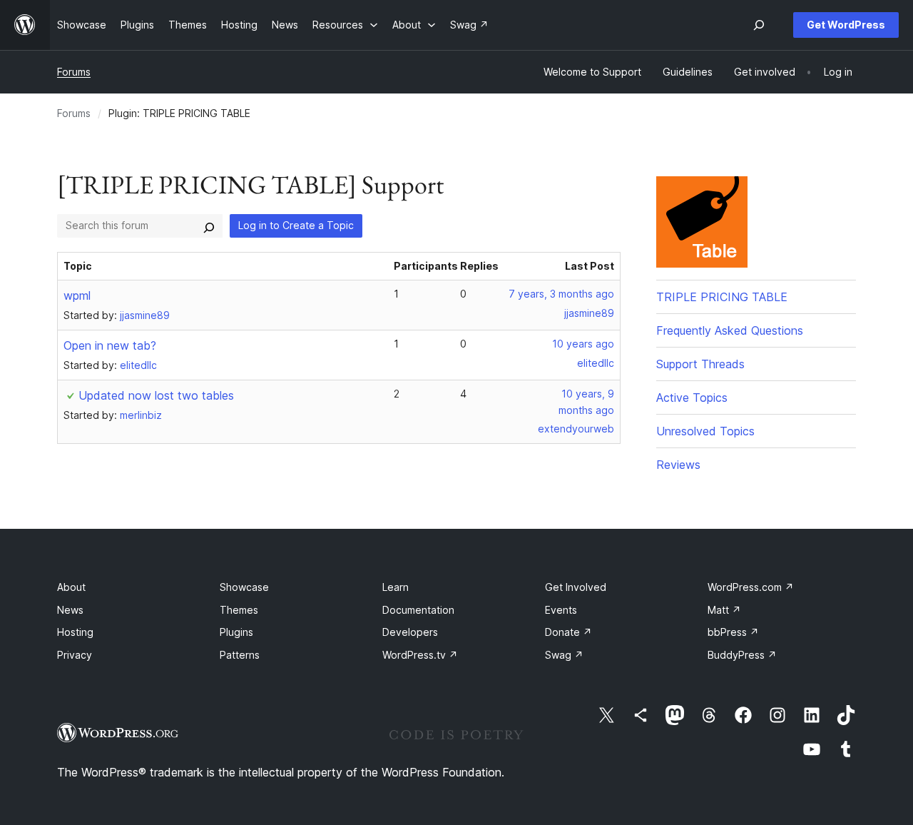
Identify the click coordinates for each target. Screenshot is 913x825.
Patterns (240, 655)
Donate (568, 632)
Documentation (418, 610)
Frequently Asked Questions (729, 330)
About (71, 587)
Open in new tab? (109, 345)
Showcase (244, 587)
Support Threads (700, 364)
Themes (239, 610)
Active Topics (692, 397)
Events (561, 610)
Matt (724, 610)
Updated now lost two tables (156, 395)
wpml (77, 295)
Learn (395, 587)
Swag (564, 655)
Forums (74, 72)
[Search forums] (209, 225)
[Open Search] (759, 25)
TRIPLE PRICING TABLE (721, 297)
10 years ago (583, 344)
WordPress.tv (420, 655)
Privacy (74, 655)
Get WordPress (846, 25)
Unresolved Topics (705, 431)
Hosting (75, 632)
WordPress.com (751, 587)
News (70, 610)
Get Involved (575, 587)
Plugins (236, 632)
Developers (410, 632)
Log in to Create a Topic (296, 225)
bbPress (733, 632)
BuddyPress (742, 655)
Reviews (678, 464)
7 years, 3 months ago (561, 294)
